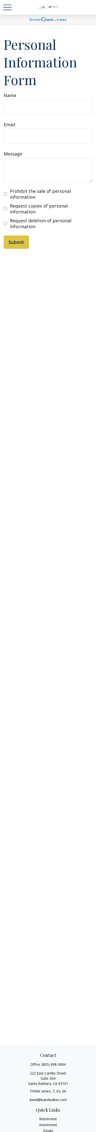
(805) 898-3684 (54, 1064)
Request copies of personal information (39, 209)
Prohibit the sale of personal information (40, 194)
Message (13, 154)
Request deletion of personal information (40, 223)
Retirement (48, 1119)
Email (9, 124)
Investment (48, 1124)
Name (10, 95)
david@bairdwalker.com (48, 1099)
